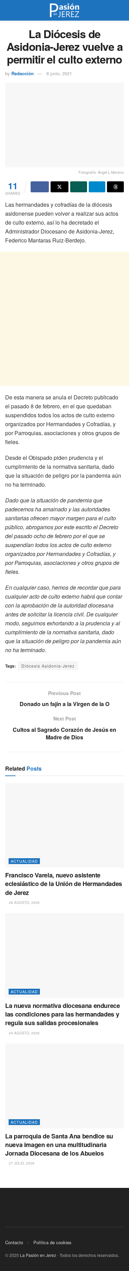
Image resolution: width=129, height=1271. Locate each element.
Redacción (22, 73)
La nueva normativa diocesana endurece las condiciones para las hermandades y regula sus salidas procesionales (62, 1014)
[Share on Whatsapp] (78, 186)
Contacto (14, 1242)
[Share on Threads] (115, 186)
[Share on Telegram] (97, 186)
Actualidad (24, 861)
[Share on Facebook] (40, 186)
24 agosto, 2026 (24, 1033)
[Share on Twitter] (60, 186)
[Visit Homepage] (64, 10)
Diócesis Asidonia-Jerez (48, 666)
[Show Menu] (8, 10)
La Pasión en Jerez (38, 1255)
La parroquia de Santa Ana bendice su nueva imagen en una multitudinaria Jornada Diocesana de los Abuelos (59, 1145)
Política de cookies (52, 1242)
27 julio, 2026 (21, 1163)
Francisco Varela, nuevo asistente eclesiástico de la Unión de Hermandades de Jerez (63, 884)
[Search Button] (121, 10)
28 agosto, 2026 (24, 902)
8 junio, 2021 (59, 73)
